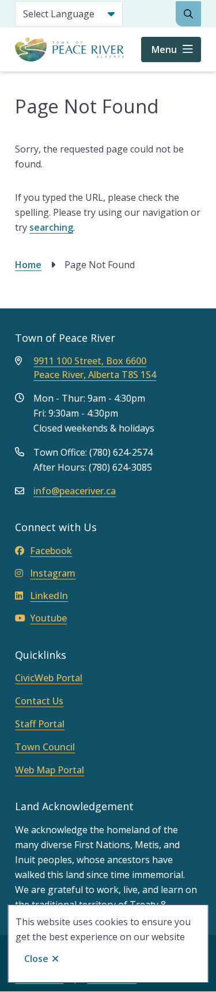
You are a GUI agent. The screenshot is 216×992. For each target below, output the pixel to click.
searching (51, 227)
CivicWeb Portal (48, 677)
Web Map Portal (49, 770)
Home (28, 264)
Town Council (45, 747)
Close (36, 958)
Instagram (52, 573)
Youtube (48, 618)
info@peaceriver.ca (74, 490)
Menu (164, 49)
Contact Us (39, 701)
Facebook (51, 550)
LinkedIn (49, 595)
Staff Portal (40, 724)
